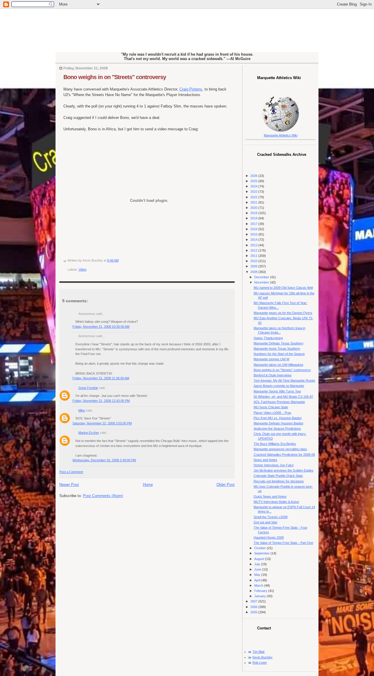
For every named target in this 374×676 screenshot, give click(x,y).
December (262, 277)
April (257, 580)
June (258, 569)
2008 (254, 272)
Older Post (226, 484)
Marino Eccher (88, 432)
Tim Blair (258, 651)
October (260, 548)
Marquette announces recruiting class (280, 449)
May (257, 574)
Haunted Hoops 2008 (269, 537)
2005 (254, 612)
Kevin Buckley (262, 657)
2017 (254, 224)
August (259, 559)
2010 (254, 261)
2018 (254, 218)
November (262, 282)
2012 (254, 250)
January (260, 596)
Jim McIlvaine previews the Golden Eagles (284, 470)
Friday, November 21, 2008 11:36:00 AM (100, 378)
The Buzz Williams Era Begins (275, 443)
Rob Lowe (259, 662)
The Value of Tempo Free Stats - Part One (283, 542)
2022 (254, 197)
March (259, 585)
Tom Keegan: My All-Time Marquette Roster (284, 380)
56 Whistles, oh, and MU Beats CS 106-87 (283, 396)
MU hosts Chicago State (271, 407)
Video (82, 269)
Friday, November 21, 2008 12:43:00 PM (101, 400)
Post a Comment (71, 472)
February (261, 591)
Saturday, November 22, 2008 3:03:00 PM (102, 423)
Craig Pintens (190, 89)
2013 (254, 245)
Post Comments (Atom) (103, 496)
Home (148, 484)
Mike (81, 410)
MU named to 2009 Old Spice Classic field (283, 287)
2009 (254, 266)
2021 (254, 202)
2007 (254, 601)
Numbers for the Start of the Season (279, 354)
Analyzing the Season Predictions (277, 428)
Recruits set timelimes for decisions (279, 481)
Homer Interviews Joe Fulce (274, 465)
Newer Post (69, 484)
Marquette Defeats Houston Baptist (278, 423)
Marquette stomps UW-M (271, 359)
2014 (254, 239)
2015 (254, 234)
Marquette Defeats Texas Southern (278, 343)
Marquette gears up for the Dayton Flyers (283, 313)
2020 (254, 207)
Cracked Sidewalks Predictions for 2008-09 (284, 454)
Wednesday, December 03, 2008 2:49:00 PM (104, 460)
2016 (254, 229)
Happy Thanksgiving (268, 338)
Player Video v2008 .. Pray (272, 412)
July (257, 564)
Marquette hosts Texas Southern (277, 348)
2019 (254, 213)
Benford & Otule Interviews (273, 375)
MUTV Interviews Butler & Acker (276, 501)
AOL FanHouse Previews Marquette (279, 402)
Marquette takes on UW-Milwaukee (278, 364)
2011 (254, 255)
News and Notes (265, 460)
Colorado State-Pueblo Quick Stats (278, 475)
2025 (254, 181)
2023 (254, 191)
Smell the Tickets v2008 (271, 517)
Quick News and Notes (270, 496)
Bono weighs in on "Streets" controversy (114, 77)
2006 (254, 607)
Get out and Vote (265, 522)
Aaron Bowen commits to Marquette (279, 385)
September (262, 553)
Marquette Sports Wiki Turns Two (277, 391)
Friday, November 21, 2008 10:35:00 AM (100, 326)
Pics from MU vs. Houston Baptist (278, 418)
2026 (254, 175)
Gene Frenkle (88, 388)
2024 (254, 186)
